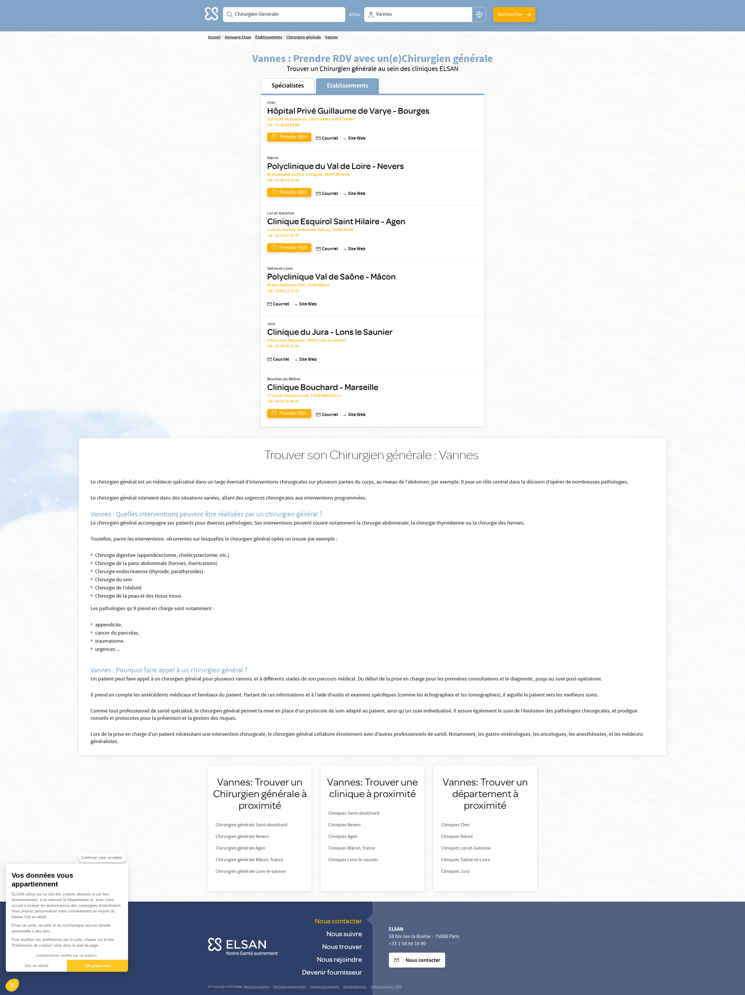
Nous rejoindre (339, 959)
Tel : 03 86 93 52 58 (283, 181)
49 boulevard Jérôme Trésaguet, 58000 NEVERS (308, 175)
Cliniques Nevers (344, 825)
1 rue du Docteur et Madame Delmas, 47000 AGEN (310, 230)
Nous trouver (342, 946)
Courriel (330, 138)
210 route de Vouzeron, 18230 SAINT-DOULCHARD (310, 119)
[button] (12, 985)
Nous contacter (338, 920)
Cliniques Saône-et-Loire (465, 860)
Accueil (214, 37)
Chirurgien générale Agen (240, 848)
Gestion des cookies (324, 987)
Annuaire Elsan (238, 37)
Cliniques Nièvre (457, 837)
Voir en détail (36, 965)
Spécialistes (288, 86)
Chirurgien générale (303, 37)
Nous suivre (344, 933)
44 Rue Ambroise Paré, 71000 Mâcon (298, 285)
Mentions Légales (256, 987)
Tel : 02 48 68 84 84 (283, 125)
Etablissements (347, 86)
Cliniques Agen (342, 837)
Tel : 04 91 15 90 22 (283, 402)
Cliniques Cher (455, 825)
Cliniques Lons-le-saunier (353, 860)
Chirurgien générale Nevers (242, 837)
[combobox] (284, 14)
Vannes (331, 37)
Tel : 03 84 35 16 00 (283, 346)
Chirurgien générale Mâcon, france (249, 860)
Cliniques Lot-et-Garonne (466, 848)
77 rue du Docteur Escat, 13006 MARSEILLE (304, 396)
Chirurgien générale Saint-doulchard (252, 825)
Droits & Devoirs (354, 987)
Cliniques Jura (455, 871)
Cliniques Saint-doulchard (353, 813)
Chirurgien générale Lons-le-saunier (251, 871)
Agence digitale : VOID (386, 987)
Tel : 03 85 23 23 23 (283, 291)
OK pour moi (97, 965)
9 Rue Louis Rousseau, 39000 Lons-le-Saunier (306, 341)
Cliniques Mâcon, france (351, 848)
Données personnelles (289, 987)
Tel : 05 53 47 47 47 (283, 236)
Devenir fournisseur (332, 971)
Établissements (268, 37)
